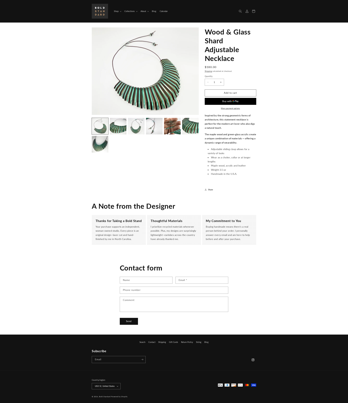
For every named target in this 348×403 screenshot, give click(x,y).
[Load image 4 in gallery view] (154, 126)
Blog (206, 342)
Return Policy (187, 342)
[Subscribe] (142, 359)
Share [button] (210, 189)
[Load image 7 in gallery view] (100, 144)
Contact (151, 342)
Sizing (198, 342)
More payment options (230, 108)
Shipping (208, 71)
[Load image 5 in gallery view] (172, 126)
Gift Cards (173, 342)
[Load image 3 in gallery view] (136, 126)
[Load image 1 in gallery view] (100, 126)
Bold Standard (105, 397)
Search (142, 342)
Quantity (209, 76)
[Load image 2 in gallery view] (118, 126)
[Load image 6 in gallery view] (190, 126)
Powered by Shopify (119, 397)
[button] (117, 11)
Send (129, 321)
